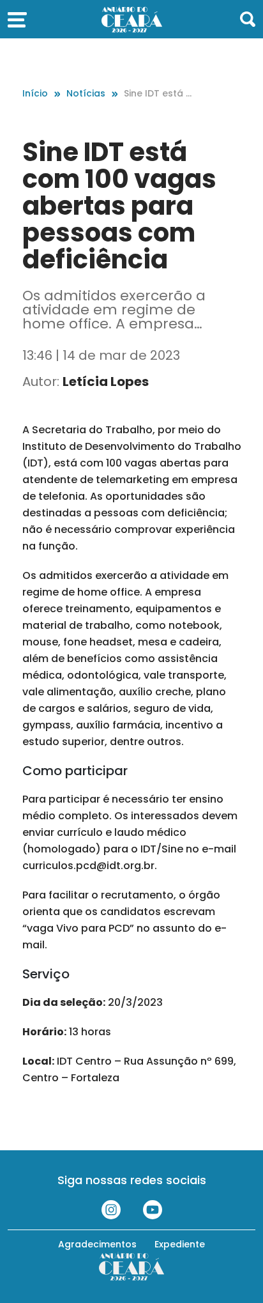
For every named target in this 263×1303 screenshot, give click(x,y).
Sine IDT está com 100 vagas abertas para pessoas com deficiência (160, 93)
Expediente (179, 1244)
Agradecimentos (97, 1244)
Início (35, 93)
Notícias (85, 93)
